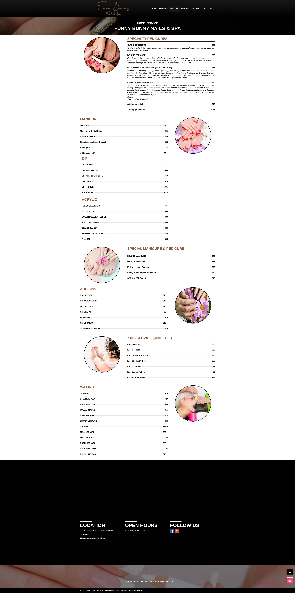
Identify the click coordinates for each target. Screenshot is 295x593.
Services (174, 8)
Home (154, 8)
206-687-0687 (87, 534)
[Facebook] (172, 531)
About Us (163, 8)
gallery (195, 8)
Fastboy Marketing (121, 590)
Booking (185, 8)
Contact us (207, 8)
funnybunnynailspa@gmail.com (93, 538)
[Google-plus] (177, 531)
